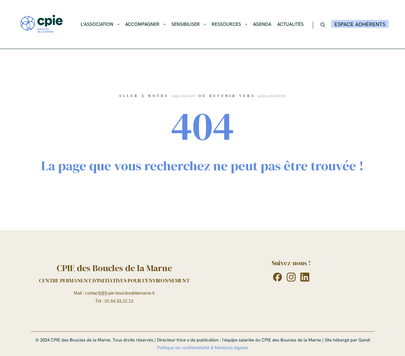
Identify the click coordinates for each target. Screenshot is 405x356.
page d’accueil (183, 95)
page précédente (272, 95)
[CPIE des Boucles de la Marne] (41, 24)
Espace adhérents (359, 24)
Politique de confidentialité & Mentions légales (202, 348)
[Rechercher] (323, 25)
